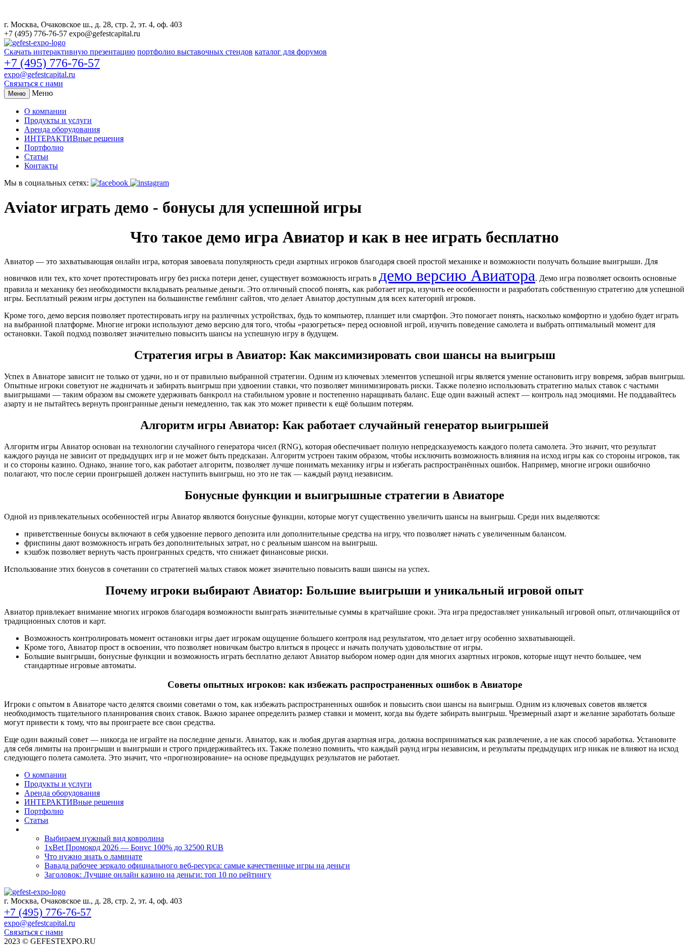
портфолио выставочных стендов (195, 51)
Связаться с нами (33, 83)
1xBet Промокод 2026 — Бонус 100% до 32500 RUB (133, 847)
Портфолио (44, 147)
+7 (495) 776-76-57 (52, 63)
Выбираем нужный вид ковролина (104, 838)
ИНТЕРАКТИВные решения (74, 138)
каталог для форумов (291, 51)
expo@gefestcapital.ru (39, 74)
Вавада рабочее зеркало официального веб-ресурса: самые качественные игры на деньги (197, 865)
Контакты (41, 165)
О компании (45, 111)
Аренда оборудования (62, 129)
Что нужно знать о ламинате (93, 856)
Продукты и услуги (58, 120)
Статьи (36, 156)
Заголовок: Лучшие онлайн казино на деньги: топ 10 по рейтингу (157, 874)
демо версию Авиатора (457, 275)
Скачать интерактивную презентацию (69, 51)
